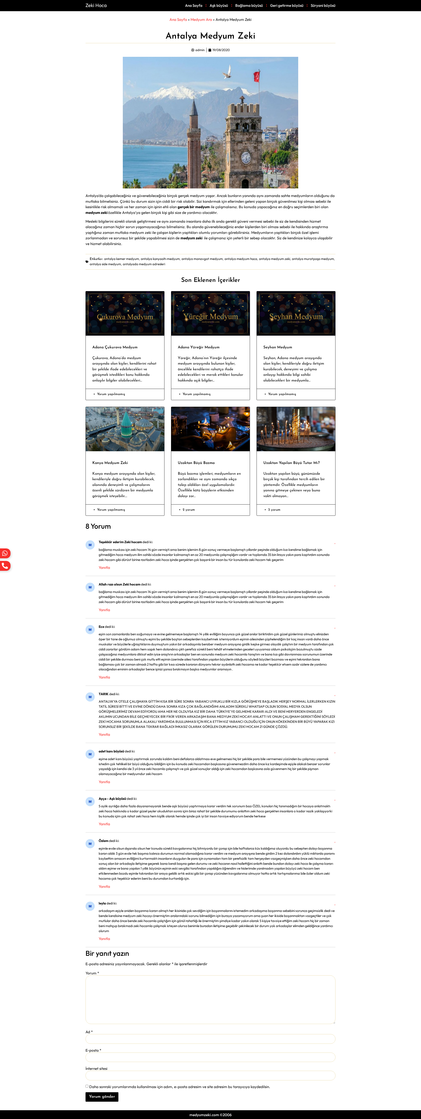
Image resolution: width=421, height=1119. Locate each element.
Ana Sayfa (193, 5)
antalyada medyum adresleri (144, 264)
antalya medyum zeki (274, 259)
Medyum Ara (201, 19)
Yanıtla (104, 567)
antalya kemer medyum (121, 259)
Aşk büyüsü (219, 5)
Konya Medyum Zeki (110, 463)
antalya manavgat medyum (202, 259)
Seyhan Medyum (277, 347)
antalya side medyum (105, 264)
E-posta (93, 1050)
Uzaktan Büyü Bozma (196, 463)
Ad (89, 1032)
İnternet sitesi (96, 1068)
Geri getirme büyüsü (286, 5)
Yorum (92, 973)
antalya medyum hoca (241, 259)
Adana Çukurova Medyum (114, 347)
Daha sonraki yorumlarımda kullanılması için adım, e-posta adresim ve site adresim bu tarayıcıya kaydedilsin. (179, 1087)
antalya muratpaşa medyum (313, 259)
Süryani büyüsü (323, 5)
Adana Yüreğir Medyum (198, 347)
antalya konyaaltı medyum (160, 259)
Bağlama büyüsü (249, 5)
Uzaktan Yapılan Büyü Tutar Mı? (291, 463)
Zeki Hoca (96, 5)
